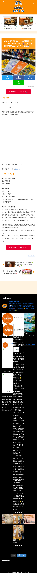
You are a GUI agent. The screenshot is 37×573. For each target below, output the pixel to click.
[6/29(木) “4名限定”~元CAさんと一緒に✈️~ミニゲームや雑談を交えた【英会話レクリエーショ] (29, 519)
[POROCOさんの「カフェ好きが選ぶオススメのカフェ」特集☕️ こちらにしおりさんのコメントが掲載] (7, 519)
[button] (33, 368)
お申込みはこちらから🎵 (18, 91)
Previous (1, 23)
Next (36, 23)
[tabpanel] (10, 23)
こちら (17, 169)
